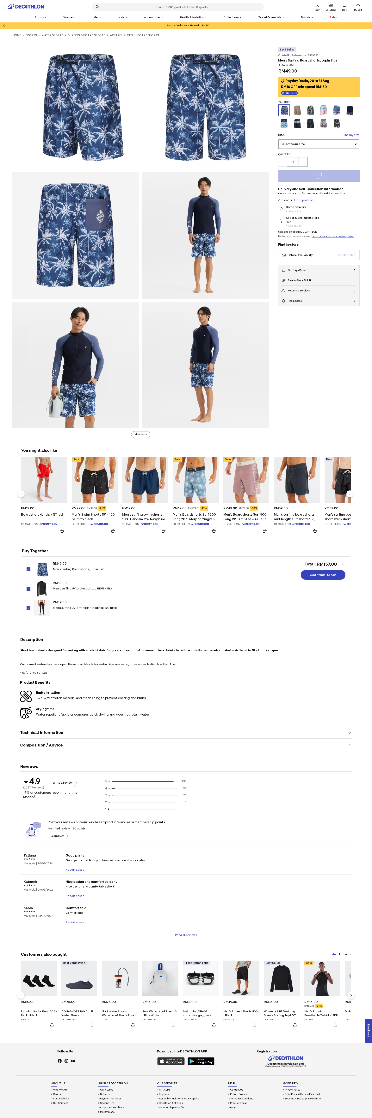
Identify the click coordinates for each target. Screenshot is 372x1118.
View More (140, 434)
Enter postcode (304, 200)
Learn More (57, 835)
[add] (303, 162)
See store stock (347, 255)
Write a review (62, 782)
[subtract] (283, 162)
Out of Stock (321, 176)
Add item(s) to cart (323, 575)
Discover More (289, 93)
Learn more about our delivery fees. (333, 236)
